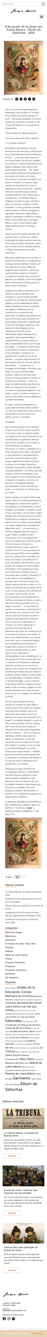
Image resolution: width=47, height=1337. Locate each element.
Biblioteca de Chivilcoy (19, 996)
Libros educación (33, 1052)
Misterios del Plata (14, 1063)
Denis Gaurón (36, 1333)
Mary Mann (27, 1059)
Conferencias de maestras (24, 1014)
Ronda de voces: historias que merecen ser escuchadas (20, 1191)
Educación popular (28, 1021)
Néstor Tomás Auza (28, 1067)
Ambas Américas (10, 988)
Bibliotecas (10, 936)
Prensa (8, 958)
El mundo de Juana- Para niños (20, 943)
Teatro (33, 1079)
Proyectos (10, 966)
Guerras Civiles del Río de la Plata (23, 1035)
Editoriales (13, 1021)
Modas (26, 1063)
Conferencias (10, 1014)
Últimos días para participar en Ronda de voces (21, 1249)
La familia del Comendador (23, 1044)
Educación (10, 940)
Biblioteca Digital (13, 932)
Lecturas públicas (21, 1052)
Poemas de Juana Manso (20, 1073)
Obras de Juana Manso (16, 955)
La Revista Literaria (19, 1048)
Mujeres (9, 951)
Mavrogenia (39, 1059)
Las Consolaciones (33, 1048)
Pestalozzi (32, 1070)
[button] (41, 17)
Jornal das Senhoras (19, 1037)
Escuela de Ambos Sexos (22, 1031)
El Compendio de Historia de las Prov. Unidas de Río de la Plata (23, 1024)
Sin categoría (11, 977)
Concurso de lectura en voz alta (24, 1010)
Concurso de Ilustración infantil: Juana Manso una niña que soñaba (23, 1006)
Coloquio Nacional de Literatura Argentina (27, 1000)
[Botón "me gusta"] (17, 877)
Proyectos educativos (16, 970)
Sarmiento (10, 973)
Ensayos (9, 947)
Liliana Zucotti (13, 1055)
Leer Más (12, 1156)
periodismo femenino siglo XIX (17, 1070)
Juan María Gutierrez (17, 1041)
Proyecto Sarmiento (15, 962)
